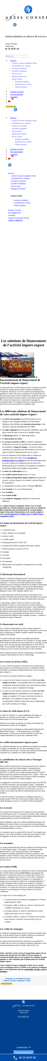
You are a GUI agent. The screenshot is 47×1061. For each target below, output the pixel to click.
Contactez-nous (22, 1047)
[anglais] (12, 98)
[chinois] (9, 101)
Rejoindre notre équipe (23, 1053)
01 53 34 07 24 (12, 48)
